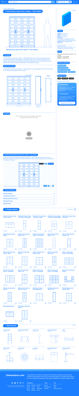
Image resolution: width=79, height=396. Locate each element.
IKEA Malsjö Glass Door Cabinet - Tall (53, 289)
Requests (46, 388)
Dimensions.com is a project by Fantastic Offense (15, 385)
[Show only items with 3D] (75, 209)
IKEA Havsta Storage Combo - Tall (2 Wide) (38, 271)
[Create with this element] (75, 10)
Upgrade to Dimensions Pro (67, 103)
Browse (46, 385)
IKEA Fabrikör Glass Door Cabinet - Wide (9, 253)
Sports (38, 386)
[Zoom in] (46, 186)
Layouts (33, 388)
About (55, 385)
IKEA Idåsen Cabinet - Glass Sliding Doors (38, 289)
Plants (28, 388)
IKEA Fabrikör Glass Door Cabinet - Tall (68, 235)
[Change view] (53, 186)
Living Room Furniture (63, 67)
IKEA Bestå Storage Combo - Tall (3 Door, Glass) (39, 217)
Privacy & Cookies (58, 388)
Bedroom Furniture (52, 330)
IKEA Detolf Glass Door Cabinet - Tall (53, 235)
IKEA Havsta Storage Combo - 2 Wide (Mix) (8, 271)
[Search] (53, 2)
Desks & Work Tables (23, 330)
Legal (55, 386)
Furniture (5, 8)
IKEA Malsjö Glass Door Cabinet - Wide (67, 289)
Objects (28, 390)
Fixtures (33, 386)
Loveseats (35, 348)
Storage (71, 78)
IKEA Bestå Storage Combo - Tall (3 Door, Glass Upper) (24, 217)
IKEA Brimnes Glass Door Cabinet (9, 235)
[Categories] (76, 2)
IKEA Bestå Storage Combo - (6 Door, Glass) (9, 217)
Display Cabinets (11, 8)
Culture (38, 390)
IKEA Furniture (71, 71)
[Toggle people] (51, 186)
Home (59, 78)
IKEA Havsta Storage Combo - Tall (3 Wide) (53, 271)
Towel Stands (6, 330)
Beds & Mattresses (52, 348)
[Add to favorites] (72, 10)
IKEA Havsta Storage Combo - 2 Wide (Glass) (68, 253)
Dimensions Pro (47, 386)
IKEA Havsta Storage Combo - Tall (23, 271)
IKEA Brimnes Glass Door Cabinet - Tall (24, 235)
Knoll (63, 330)
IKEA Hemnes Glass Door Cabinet (9, 289)
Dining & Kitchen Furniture (64, 69)
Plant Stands (6, 348)
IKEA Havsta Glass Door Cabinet (23, 253)
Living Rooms (65, 78)
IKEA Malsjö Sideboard (8, 306)
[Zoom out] (44, 186)
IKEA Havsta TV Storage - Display (68, 271)
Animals (28, 386)
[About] (74, 2)
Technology (39, 388)
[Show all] (48, 186)
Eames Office (21, 348)
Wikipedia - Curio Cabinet (63, 56)
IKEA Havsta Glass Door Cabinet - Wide (38, 253)
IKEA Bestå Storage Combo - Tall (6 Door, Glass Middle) (54, 217)
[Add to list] (73, 10)
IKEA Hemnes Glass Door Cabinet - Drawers (24, 289)
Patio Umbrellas (66, 348)
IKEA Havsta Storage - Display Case (53, 253)
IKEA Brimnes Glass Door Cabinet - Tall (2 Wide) (39, 235)
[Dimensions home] (4, 2)
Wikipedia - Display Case (63, 58)
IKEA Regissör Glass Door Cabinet (24, 307)
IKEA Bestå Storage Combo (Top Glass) (68, 217)
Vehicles (38, 385)
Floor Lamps (36, 330)
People (28, 385)
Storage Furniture (62, 71)
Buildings (33, 390)
